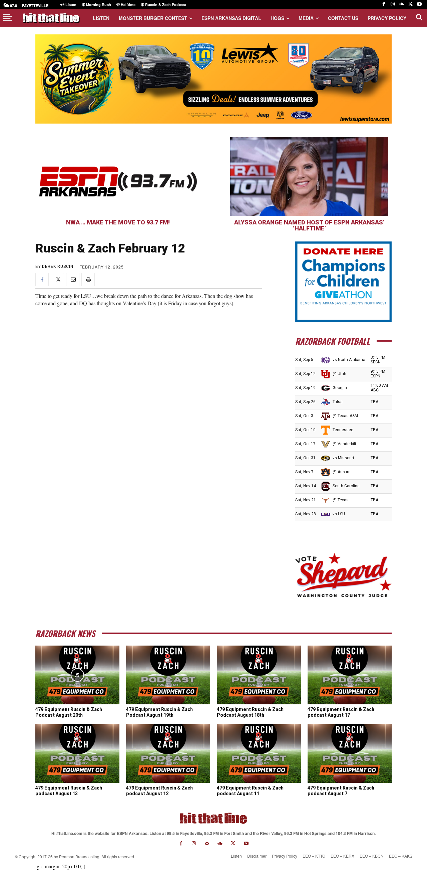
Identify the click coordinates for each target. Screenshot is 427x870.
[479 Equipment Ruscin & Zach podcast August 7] (350, 753)
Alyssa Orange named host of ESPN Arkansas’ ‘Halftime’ (309, 225)
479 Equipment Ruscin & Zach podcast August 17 (341, 712)
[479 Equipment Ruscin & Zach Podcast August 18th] (259, 675)
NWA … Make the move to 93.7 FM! (118, 222)
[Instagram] (392, 4)
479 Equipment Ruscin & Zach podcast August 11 (250, 790)
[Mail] (207, 843)
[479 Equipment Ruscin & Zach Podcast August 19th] (168, 675)
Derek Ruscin (57, 267)
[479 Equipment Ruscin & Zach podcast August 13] (77, 753)
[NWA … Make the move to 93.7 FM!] (118, 176)
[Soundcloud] (401, 4)
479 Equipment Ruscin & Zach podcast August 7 (341, 790)
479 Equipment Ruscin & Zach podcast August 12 (159, 790)
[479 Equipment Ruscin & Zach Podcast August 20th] (77, 675)
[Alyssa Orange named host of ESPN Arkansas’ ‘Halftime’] (309, 176)
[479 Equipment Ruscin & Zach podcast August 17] (350, 675)
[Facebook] (383, 4)
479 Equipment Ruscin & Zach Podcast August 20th (68, 712)
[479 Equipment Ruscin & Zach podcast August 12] (168, 753)
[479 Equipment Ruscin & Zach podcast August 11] (259, 753)
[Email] (72, 279)
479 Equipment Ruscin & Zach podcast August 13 (68, 790)
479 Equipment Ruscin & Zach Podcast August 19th (159, 712)
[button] (419, 17)
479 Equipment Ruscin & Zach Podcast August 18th (250, 712)
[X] (410, 4)
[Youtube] (419, 4)
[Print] (88, 279)
